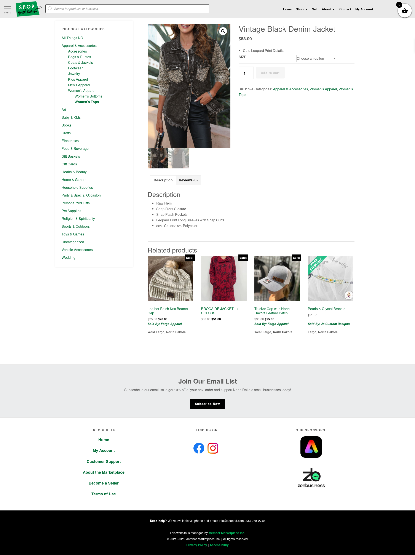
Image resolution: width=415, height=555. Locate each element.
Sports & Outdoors (76, 226)
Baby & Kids (71, 117)
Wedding (68, 257)
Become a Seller (104, 483)
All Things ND (72, 37)
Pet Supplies (71, 210)
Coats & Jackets (80, 62)
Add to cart (270, 72)
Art (64, 109)
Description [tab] (163, 180)
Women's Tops (87, 101)
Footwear (75, 68)
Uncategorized (73, 241)
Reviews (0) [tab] (188, 180)
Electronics (70, 140)
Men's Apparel (79, 84)
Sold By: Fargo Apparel (165, 323)
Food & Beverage (75, 148)
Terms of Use (103, 494)
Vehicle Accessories (77, 249)
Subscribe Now (207, 403)
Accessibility (219, 545)
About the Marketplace (103, 472)
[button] (223, 31)
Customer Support (104, 461)
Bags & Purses (79, 56)
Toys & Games (73, 234)
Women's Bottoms (88, 96)
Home (103, 439)
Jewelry (74, 73)
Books (66, 125)
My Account (104, 450)
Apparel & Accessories (79, 45)
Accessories (77, 51)
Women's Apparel (81, 90)
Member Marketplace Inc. (227, 533)
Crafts (66, 132)
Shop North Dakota (28, 9)
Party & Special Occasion (81, 195)
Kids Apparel (78, 79)
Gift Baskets (71, 156)
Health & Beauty (74, 171)
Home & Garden (74, 179)
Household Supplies (77, 187)
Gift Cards (69, 164)
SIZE (242, 56)
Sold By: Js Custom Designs (329, 323)
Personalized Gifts (76, 202)
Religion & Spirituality (78, 218)
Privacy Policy (196, 545)
